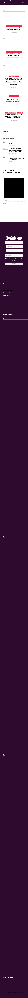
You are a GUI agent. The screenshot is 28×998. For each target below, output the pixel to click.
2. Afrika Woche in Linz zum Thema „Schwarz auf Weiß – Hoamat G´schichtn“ (13, 116)
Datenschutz (6, 293)
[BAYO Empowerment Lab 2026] (5, 143)
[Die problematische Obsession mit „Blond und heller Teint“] (5, 158)
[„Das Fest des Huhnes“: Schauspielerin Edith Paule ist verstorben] (5, 150)
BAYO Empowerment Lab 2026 (16, 142)
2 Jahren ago (14, 32)
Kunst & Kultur (17, 26)
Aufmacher (9, 26)
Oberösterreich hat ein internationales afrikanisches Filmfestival (13, 55)
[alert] (14, 189)
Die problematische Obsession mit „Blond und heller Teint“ (16, 158)
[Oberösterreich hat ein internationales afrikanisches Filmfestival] (14, 50)
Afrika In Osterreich (11, 112)
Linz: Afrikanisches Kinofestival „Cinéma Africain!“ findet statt (13, 99)
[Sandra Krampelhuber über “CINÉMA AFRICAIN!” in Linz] (14, 22)
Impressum (6, 295)
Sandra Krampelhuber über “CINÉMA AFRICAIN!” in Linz (13, 29)
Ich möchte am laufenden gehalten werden (14, 259)
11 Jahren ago (14, 87)
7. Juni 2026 (12, 161)
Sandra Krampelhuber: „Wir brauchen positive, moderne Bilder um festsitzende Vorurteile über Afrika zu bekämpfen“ (13, 81)
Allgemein (19, 112)
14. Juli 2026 (12, 145)
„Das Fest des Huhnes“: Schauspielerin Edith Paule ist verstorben (15, 150)
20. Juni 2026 (12, 153)
